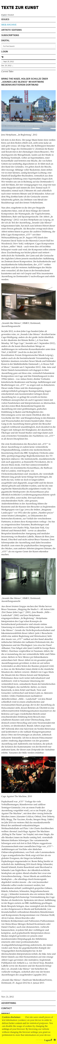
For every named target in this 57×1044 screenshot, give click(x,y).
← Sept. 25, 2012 (7, 62)
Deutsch (11, 15)
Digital (5, 40)
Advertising (8, 1003)
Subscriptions (10, 35)
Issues (5, 19)
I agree (47, 1040)
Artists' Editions (11, 30)
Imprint (5, 1014)
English (4, 15)
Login (4, 51)
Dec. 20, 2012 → (7, 66)
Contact (6, 1008)
